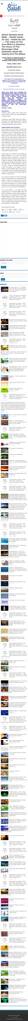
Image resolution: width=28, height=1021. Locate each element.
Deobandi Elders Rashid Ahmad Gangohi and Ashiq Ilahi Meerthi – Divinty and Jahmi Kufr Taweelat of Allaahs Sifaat (18, 327)
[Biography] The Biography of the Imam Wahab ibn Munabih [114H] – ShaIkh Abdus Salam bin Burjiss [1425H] (17, 987)
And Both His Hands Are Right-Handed (17, 868)
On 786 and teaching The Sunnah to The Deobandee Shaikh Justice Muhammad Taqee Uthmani (18, 814)
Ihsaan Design (17, 1015)
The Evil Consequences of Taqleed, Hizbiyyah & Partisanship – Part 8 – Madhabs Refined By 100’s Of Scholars (17, 334)
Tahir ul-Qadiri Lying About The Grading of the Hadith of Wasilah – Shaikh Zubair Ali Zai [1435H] (18, 540)
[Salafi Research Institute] (14, 6)
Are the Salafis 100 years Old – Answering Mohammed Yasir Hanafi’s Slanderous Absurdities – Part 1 (17, 786)
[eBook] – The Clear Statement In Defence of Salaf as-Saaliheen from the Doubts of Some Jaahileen (17, 422)
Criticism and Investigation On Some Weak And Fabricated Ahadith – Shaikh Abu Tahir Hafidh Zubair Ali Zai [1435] (17, 863)
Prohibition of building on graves (16, 587)
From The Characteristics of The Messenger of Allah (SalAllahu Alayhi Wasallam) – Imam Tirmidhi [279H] (17, 856)
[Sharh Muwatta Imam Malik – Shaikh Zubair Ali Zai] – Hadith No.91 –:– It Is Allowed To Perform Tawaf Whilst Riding (17, 850)
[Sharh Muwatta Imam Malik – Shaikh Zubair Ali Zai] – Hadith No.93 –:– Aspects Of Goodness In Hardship (17, 481)
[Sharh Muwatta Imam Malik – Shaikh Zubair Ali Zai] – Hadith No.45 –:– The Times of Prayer (17, 533)
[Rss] (11, 1017)
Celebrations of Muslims (14, 771)
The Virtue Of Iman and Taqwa (15, 575)
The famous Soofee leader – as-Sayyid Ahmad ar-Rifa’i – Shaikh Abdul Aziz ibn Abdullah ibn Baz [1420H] (17, 821)
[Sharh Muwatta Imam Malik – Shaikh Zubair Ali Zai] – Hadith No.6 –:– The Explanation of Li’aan (17, 340)
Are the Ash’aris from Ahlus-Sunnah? (17, 600)
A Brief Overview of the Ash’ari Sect (17, 382)
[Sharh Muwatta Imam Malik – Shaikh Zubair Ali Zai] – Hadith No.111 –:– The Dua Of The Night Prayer (17, 876)
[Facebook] (12, 1017)
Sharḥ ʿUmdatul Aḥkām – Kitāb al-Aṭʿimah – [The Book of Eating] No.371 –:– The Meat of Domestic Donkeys (17, 807)
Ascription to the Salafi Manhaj (15, 454)
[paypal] (16, 1017)
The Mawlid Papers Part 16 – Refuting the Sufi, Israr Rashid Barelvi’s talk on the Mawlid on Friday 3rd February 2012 (17, 608)
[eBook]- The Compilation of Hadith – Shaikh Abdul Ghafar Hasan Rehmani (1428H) (17, 562)
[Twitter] (13, 1017)
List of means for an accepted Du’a (16, 835)
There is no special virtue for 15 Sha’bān (18, 414)
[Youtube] (15, 1017)
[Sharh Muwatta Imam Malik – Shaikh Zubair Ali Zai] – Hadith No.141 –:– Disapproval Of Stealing (17, 429)
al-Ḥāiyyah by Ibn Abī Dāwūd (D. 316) (17, 581)
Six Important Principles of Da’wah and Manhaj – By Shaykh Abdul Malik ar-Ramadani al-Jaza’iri (17, 468)
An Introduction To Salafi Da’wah (16, 448)
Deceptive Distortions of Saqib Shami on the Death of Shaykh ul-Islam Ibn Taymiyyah (18, 918)
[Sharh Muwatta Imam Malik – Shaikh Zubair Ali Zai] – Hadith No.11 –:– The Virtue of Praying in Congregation (17, 843)
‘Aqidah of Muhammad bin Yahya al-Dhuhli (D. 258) (13, 16)
